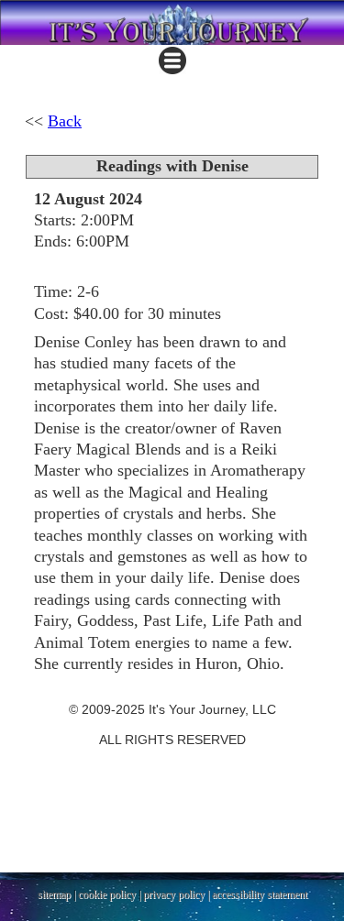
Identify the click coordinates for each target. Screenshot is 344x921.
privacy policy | (177, 894)
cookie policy (107, 894)
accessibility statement (259, 894)
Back (65, 121)
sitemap (54, 894)
